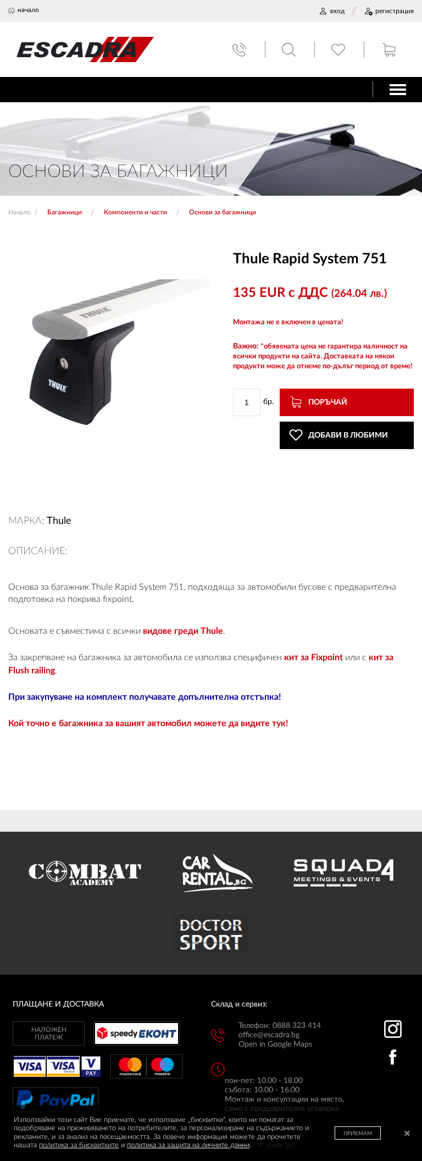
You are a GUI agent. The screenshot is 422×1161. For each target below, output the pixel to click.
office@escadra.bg (268, 1035)
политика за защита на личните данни (188, 1145)
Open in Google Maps (275, 1044)
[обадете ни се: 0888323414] (240, 50)
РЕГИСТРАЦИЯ (394, 11)
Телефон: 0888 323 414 (279, 1026)
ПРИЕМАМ (357, 1133)
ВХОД (337, 11)
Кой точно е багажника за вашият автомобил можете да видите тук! (148, 723)
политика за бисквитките (79, 1145)
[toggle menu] (398, 89)
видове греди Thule (183, 631)
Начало (19, 212)
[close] (407, 1134)
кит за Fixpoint (313, 657)
